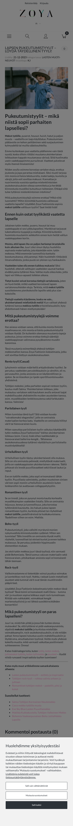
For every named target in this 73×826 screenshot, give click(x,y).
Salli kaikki (36, 805)
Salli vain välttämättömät (36, 785)
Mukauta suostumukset (36, 795)
